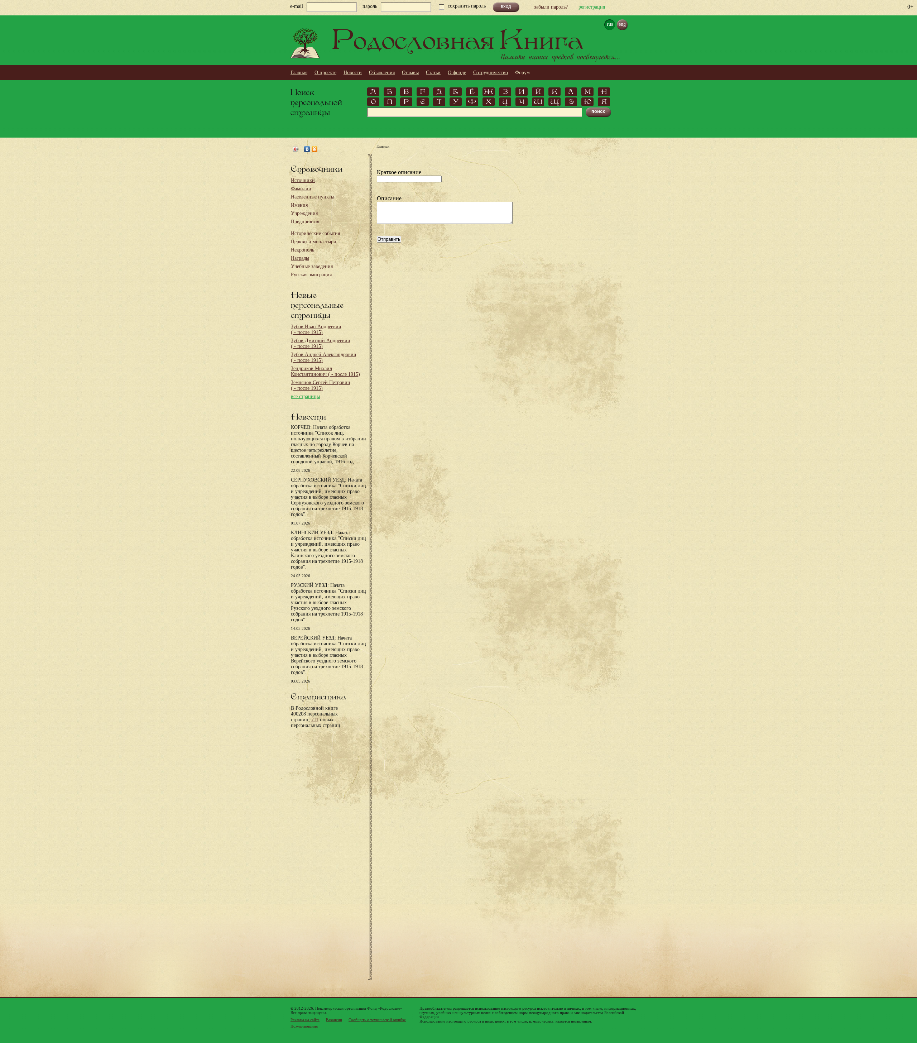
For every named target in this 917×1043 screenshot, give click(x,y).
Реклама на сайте (305, 1020)
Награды (300, 258)
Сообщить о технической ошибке (377, 1020)
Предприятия (305, 221)
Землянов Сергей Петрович (320, 385)
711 (314, 719)
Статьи (433, 72)
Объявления (382, 72)
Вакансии (334, 1020)
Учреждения (304, 213)
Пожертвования (304, 1026)
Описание (389, 198)
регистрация (591, 7)
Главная (299, 72)
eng (622, 24)
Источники (303, 180)
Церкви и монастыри (313, 241)
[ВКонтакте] (307, 149)
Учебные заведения (312, 266)
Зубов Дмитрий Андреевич (320, 343)
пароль (370, 6)
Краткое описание (399, 172)
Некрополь (302, 250)
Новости (353, 72)
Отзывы (410, 72)
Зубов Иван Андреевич (316, 329)
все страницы (305, 396)
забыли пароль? (551, 7)
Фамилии (301, 188)
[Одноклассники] (314, 149)
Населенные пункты (312, 197)
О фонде (457, 72)
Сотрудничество (490, 72)
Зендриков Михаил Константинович (325, 371)
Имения (299, 205)
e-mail (296, 6)
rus (610, 24)
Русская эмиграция (311, 274)
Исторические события (315, 233)
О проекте (325, 72)
